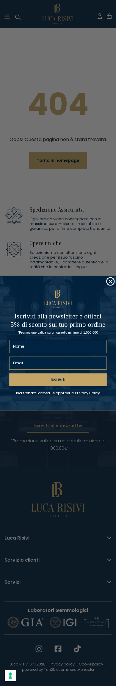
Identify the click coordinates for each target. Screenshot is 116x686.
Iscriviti (58, 379)
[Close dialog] (110, 281)
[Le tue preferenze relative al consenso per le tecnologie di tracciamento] (10, 675)
